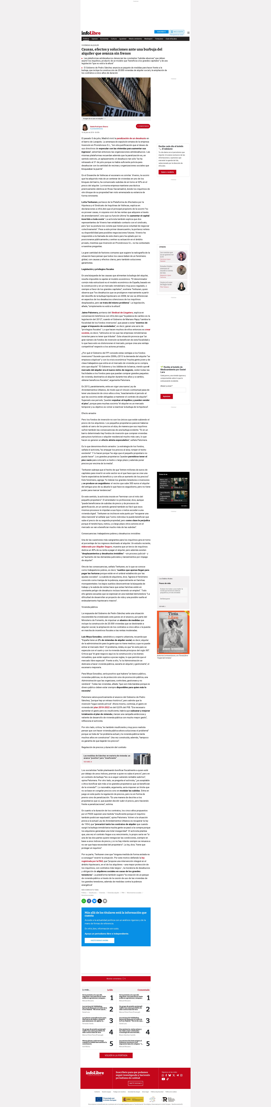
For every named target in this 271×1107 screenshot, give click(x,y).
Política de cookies (171, 1092)
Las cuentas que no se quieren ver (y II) (167, 254)
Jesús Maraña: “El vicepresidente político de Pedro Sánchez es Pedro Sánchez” (165, 496)
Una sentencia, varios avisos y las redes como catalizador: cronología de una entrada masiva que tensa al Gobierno (130, 1031)
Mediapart (148, 39)
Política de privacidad (157, 1092)
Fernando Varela (87, 1023)
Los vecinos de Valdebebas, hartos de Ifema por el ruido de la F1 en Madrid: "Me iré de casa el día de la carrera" (94, 1008)
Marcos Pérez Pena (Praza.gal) (92, 1035)
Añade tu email (166, 386)
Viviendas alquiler (113, 893)
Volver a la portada (116, 1055)
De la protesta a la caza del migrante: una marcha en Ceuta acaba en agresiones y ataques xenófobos (94, 997)
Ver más (162, 606)
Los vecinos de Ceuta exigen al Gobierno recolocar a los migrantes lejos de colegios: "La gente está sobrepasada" (131, 1043)
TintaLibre (159, 39)
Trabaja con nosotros (119, 1092)
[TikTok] (168, 1079)
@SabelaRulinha (97, 129)
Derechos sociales (88, 895)
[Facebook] (166, 1075)
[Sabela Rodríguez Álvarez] (85, 127)
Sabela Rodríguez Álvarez (99, 126)
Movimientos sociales (134, 893)
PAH (123, 893)
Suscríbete (161, 31)
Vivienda (102, 893)
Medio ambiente (135, 39)
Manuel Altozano (88, 1001)
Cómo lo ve (163, 474)
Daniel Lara (86, 1012)
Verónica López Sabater (165, 260)
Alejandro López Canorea (165, 276)
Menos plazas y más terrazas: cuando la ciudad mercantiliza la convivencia (94, 1042)
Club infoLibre (171, 39)
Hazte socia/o (135, 1083)
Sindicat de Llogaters (122, 312)
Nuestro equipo (106, 1092)
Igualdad (122, 39)
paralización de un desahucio (131, 138)
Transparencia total (176, 35)
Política (86, 39)
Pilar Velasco (164, 287)
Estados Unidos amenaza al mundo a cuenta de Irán (166, 269)
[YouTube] (163, 1079)
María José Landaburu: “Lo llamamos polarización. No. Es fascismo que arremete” (165, 483)
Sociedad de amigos (134, 1092)
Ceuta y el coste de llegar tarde (166, 283)
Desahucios (93, 893)
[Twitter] (173, 1075)
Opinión (95, 39)
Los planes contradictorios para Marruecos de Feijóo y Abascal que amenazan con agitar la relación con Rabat (94, 1020)
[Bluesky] (169, 1075)
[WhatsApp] (163, 1075)
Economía (104, 39)
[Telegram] (177, 1075)
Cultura (114, 39)
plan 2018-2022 (102, 707)
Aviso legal (145, 1092)
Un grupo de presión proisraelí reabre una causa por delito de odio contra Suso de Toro (93, 1030)
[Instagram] (181, 1075)
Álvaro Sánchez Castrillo (127, 1035)
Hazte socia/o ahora (99, 940)
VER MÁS (184, 506)
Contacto (97, 1092)
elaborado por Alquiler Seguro (97, 546)
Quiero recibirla (167, 172)
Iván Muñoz (86, 1046)
